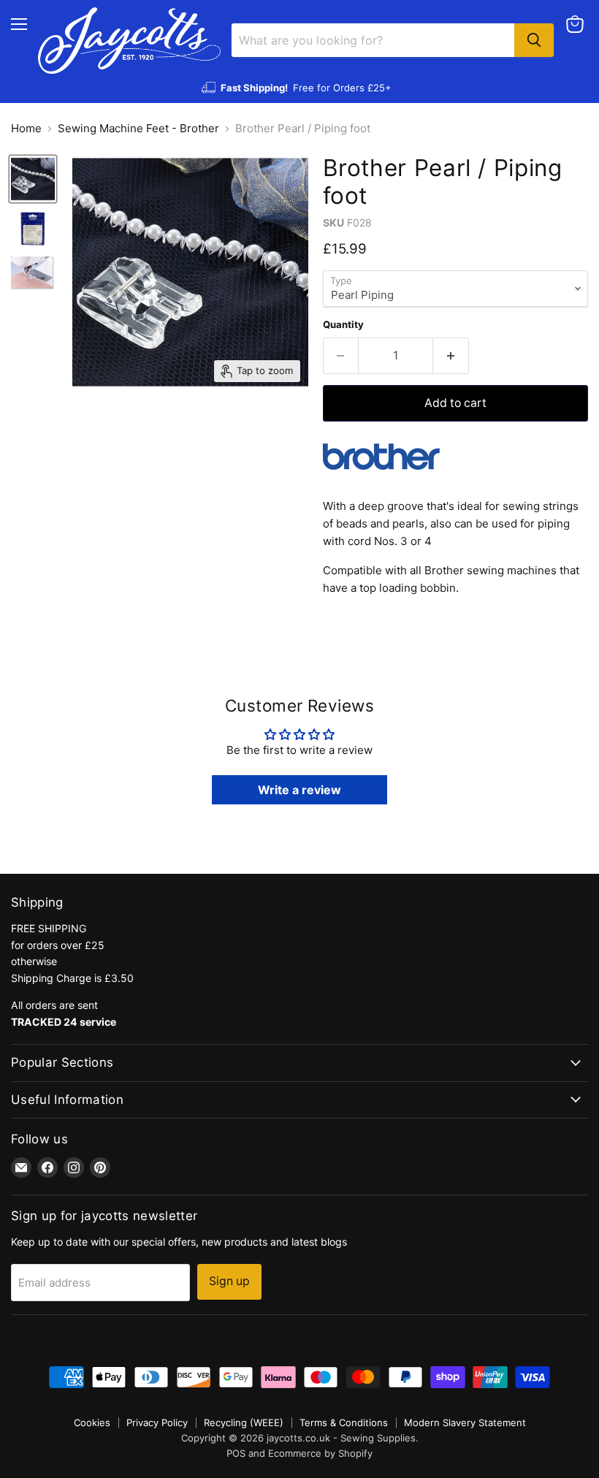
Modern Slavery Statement (465, 1422)
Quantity (343, 324)
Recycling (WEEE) (243, 1422)
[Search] (534, 40)
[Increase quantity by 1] (451, 356)
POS (235, 1453)
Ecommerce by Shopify (320, 1453)
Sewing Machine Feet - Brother (138, 128)
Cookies (92, 1422)
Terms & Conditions (344, 1422)
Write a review (299, 789)
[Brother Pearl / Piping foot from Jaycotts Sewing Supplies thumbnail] (32, 179)
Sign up (229, 1281)
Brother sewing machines (490, 570)
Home (26, 128)
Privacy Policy (157, 1422)
